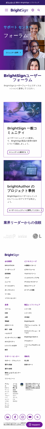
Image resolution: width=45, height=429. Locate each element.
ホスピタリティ (10, 341)
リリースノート (10, 378)
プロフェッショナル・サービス (32, 326)
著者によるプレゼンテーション (13, 373)
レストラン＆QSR (11, 345)
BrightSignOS (29, 321)
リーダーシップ (10, 269)
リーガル (8, 294)
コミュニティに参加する (17, 152)
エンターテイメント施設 (13, 337)
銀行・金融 (8, 329)
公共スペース (9, 325)
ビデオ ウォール (29, 269)
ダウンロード (10, 2)
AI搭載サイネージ (30, 265)
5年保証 (27, 317)
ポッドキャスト (10, 290)
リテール (8, 309)
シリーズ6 (27, 309)
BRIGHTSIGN (9, 265)
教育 (6, 350)
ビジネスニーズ (30, 261)
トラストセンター (10, 298)
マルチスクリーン (30, 273)
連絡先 (27, 356)
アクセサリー (28, 341)
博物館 (7, 321)
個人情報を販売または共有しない (14, 424)
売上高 (26, 360)
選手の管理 (8, 369)
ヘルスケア (8, 333)
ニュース (8, 282)
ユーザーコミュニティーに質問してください (24, 210)
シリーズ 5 (27, 313)
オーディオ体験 (29, 290)
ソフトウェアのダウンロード (32, 346)
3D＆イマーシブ (29, 286)
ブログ (7, 278)
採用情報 (8, 273)
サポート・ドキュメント (13, 360)
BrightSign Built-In (31, 337)
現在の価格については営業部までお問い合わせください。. (33, 387)
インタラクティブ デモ (31, 278)
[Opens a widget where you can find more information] (34, 425)
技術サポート (28, 364)
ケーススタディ (10, 286)
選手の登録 (8, 364)
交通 (6, 313)
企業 (6, 317)
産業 (6, 305)
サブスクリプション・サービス (32, 332)
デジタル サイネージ (31, 282)
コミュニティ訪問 (12, 52)
